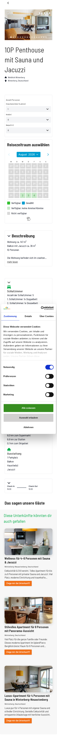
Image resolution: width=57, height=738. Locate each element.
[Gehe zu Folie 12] (36, 37)
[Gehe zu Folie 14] (41, 37)
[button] (27, 24)
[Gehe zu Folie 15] (43, 37)
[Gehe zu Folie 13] (39, 37)
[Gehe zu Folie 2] (13, 37)
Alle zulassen (28, 408)
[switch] (49, 376)
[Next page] (48, 154)
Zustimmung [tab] (10, 316)
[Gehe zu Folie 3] (15, 37)
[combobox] (28, 109)
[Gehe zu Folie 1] (11, 37)
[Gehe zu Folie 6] (22, 37)
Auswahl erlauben (28, 417)
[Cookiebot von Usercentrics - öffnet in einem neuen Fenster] (41, 308)
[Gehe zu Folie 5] (20, 37)
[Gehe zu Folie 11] (34, 37)
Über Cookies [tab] (47, 316)
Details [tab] (28, 316)
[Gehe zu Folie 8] (27, 37)
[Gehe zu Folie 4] (18, 37)
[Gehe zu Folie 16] (46, 37)
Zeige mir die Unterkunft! (18, 583)
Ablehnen (28, 427)
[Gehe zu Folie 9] (29, 37)
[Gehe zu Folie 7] (25, 37)
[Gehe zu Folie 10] (32, 37)
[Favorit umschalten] (8, 13)
